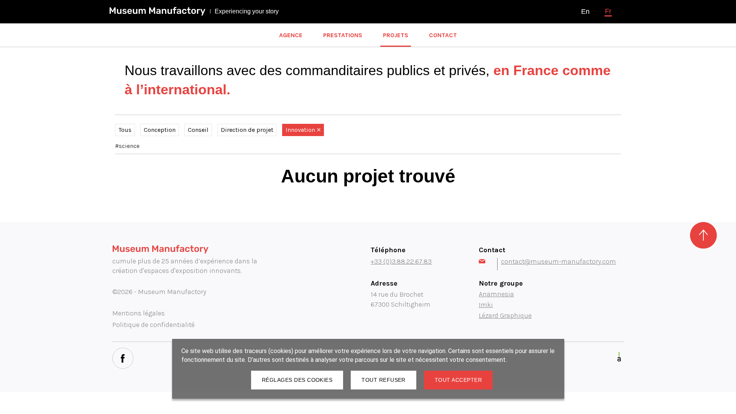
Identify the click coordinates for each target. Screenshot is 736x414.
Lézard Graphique (505, 315)
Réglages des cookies (297, 380)
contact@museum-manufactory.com (558, 261)
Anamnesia (496, 294)
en (585, 11)
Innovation (300, 129)
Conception (160, 129)
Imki (486, 305)
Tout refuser (383, 380)
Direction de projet (247, 129)
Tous (124, 129)
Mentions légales (138, 313)
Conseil (198, 129)
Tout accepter (458, 380)
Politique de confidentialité (153, 324)
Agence (290, 35)
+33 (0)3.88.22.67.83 (401, 261)
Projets (395, 35)
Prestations (342, 35)
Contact (443, 35)
